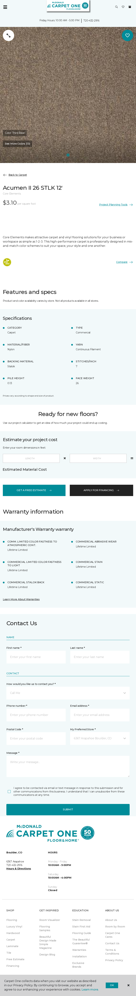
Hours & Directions (18, 868)
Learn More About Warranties (21, 599)
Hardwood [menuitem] (13, 933)
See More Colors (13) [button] (17, 143)
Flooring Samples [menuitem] (44, 928)
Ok (112, 985)
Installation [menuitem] (79, 956)
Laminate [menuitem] (12, 946)
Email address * (79, 706)
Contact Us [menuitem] (112, 943)
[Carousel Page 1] (68, 155)
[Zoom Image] (8, 35)
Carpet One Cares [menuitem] (112, 935)
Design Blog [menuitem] (47, 954)
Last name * (77, 648)
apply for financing (99, 490)
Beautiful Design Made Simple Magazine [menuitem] (47, 942)
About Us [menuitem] (111, 920)
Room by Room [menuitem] (115, 926)
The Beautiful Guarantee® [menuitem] (81, 941)
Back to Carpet (17, 174)
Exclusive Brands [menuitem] (78, 964)
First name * (13, 648)
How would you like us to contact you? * (31, 684)
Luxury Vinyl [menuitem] (14, 926)
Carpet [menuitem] (10, 939)
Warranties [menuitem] (79, 950)
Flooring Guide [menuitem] (81, 933)
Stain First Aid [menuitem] (81, 926)
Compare (122, 262)
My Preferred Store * (82, 729)
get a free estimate (31, 490)
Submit (68, 809)
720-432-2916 (91, 20)
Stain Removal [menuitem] (81, 920)
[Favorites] (123, 7)
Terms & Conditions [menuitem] (112, 951)
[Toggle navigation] (5, 7)
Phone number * (16, 706)
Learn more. (90, 989)
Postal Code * (14, 729)
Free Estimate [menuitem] (15, 959)
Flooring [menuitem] (11, 920)
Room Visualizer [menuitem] (49, 920)
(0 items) (130, 7)
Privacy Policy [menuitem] (114, 960)
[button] (116, 7)
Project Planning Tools (113, 204)
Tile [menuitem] (8, 952)
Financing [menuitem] (12, 965)
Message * (12, 753)
